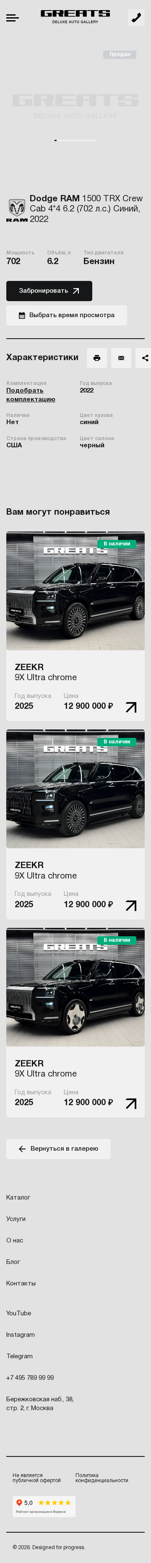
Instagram (20, 1335)
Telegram (19, 1357)
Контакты (21, 1284)
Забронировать (43, 291)
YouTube (18, 1314)
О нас (14, 1241)
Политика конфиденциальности (102, 1478)
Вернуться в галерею (64, 1149)
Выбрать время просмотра (72, 315)
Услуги (16, 1219)
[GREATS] (75, 17)
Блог (13, 1262)
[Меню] (12, 17)
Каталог (18, 1198)
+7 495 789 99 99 (136, 17)
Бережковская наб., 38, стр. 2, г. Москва (40, 1404)
